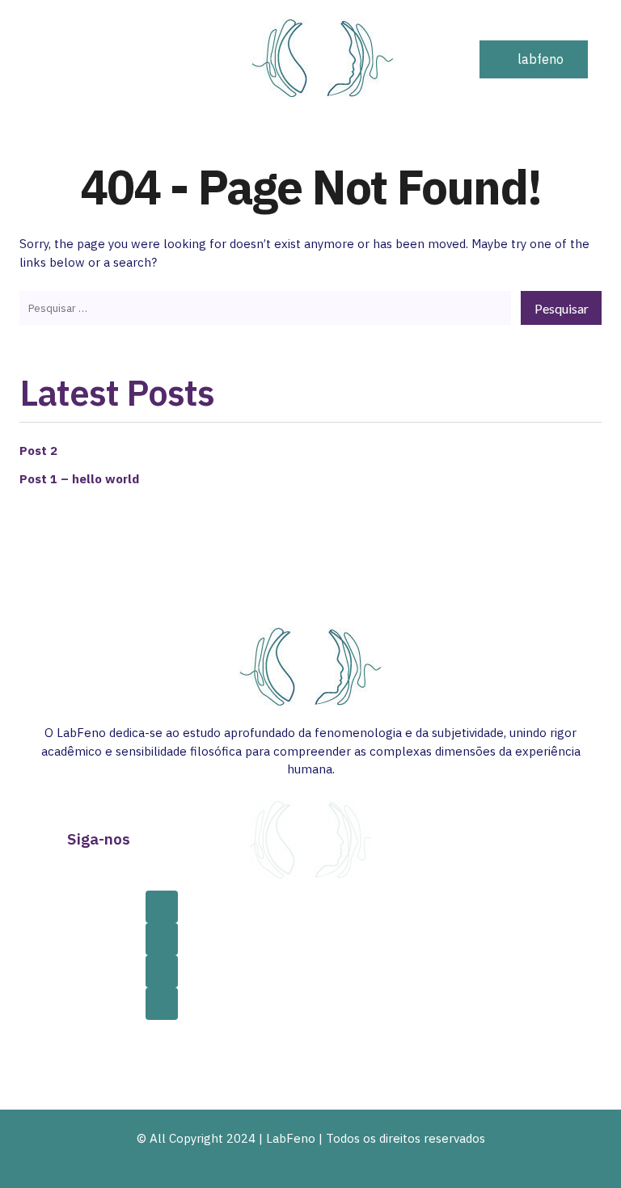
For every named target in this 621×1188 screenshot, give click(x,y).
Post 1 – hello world (79, 479)
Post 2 (38, 450)
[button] (425, 59)
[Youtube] (162, 1004)
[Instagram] (162, 939)
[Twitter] (162, 971)
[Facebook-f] (162, 907)
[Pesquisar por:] (265, 307)
